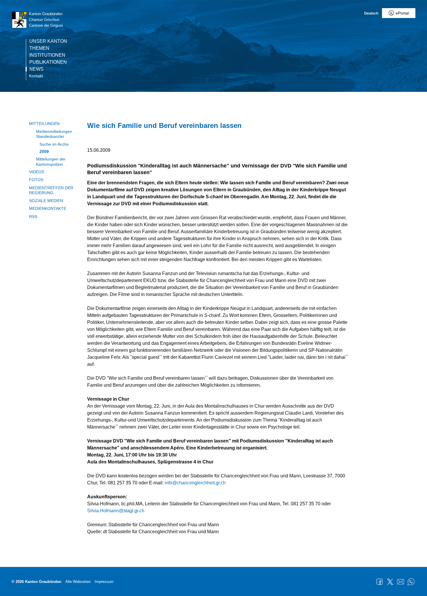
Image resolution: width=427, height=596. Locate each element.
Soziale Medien (46, 200)
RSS (33, 216)
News (36, 69)
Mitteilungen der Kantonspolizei (51, 161)
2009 (44, 151)
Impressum (104, 581)
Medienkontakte (47, 208)
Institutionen (47, 55)
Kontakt (36, 76)
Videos (36, 171)
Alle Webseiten (78, 581)
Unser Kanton (48, 41)
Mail (400, 581)
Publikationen (48, 62)
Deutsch (371, 13)
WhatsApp (411, 581)
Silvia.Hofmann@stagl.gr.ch (115, 510)
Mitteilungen (44, 123)
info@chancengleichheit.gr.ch (195, 482)
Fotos (36, 179)
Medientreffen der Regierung (51, 190)
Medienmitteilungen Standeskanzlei (54, 134)
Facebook (379, 581)
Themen (39, 48)
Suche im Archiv (54, 144)
